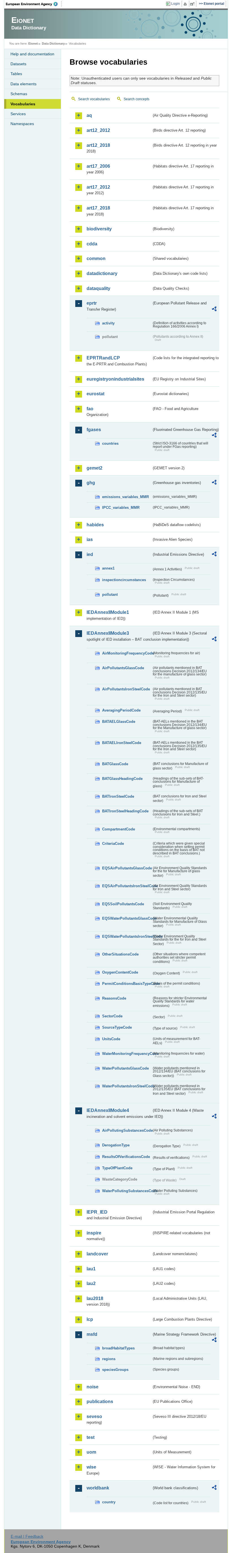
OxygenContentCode (120, 972)
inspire (94, 1233)
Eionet (33, 43)
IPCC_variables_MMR (120, 507)
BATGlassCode (115, 764)
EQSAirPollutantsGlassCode (127, 868)
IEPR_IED (97, 1212)
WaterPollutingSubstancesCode (127, 1191)
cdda (92, 243)
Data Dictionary (53, 43)
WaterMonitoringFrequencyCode (127, 1054)
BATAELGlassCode (118, 721)
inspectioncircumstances (124, 580)
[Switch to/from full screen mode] (193, 4)
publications (100, 1401)
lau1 (91, 1268)
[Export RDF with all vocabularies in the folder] (214, 309)
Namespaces (22, 123)
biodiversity (99, 228)
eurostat (95, 393)
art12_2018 (98, 145)
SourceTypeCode (117, 1027)
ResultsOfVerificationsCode (126, 1157)
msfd (92, 1334)
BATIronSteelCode (118, 796)
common (96, 258)
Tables (16, 73)
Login (175, 3)
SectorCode (112, 1016)
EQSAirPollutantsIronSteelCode (127, 886)
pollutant (110, 594)
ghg (91, 482)
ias (90, 539)
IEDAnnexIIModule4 (108, 1110)
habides (95, 524)
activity (108, 323)
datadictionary (102, 273)
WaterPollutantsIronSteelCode (127, 1086)
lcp (90, 1319)
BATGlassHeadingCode (122, 778)
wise (91, 1467)
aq (89, 115)
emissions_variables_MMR (125, 497)
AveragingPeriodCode (121, 710)
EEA (33, 4)
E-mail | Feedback (27, 1536)
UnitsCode (111, 1039)
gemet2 (94, 468)
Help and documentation (32, 54)
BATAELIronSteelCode (121, 743)
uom (91, 1452)
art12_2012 (98, 130)
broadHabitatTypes (118, 1348)
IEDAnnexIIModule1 (108, 612)
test (90, 1437)
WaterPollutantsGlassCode (125, 1068)
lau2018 (95, 1298)
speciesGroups (115, 1369)
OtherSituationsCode (120, 954)
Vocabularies (22, 104)
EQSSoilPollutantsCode (123, 904)
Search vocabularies (94, 99)
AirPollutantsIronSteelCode (126, 689)
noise (92, 1386)
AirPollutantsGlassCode (123, 668)
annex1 (108, 568)
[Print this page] (186, 4)
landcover (97, 1253)
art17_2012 (98, 187)
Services (18, 114)
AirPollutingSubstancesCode (127, 1130)
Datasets (18, 64)
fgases (94, 429)
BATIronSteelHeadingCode (125, 811)
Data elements (23, 84)
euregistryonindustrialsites (115, 379)
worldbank (98, 1488)
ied (90, 554)
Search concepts (136, 99)
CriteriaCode (113, 843)
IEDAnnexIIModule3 (108, 633)
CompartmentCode (118, 829)
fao (90, 408)
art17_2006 (98, 166)
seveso (94, 1416)
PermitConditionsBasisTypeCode (127, 983)
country (108, 1502)
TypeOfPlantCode (117, 1168)
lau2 (91, 1283)
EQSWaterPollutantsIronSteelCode (127, 936)
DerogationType (116, 1145)
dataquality (98, 288)
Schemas (18, 93)
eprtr (92, 303)
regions (108, 1359)
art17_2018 (98, 208)
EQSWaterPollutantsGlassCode (127, 918)
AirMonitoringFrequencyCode (127, 653)
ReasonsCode (114, 998)
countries (110, 443)
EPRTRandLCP (103, 357)
